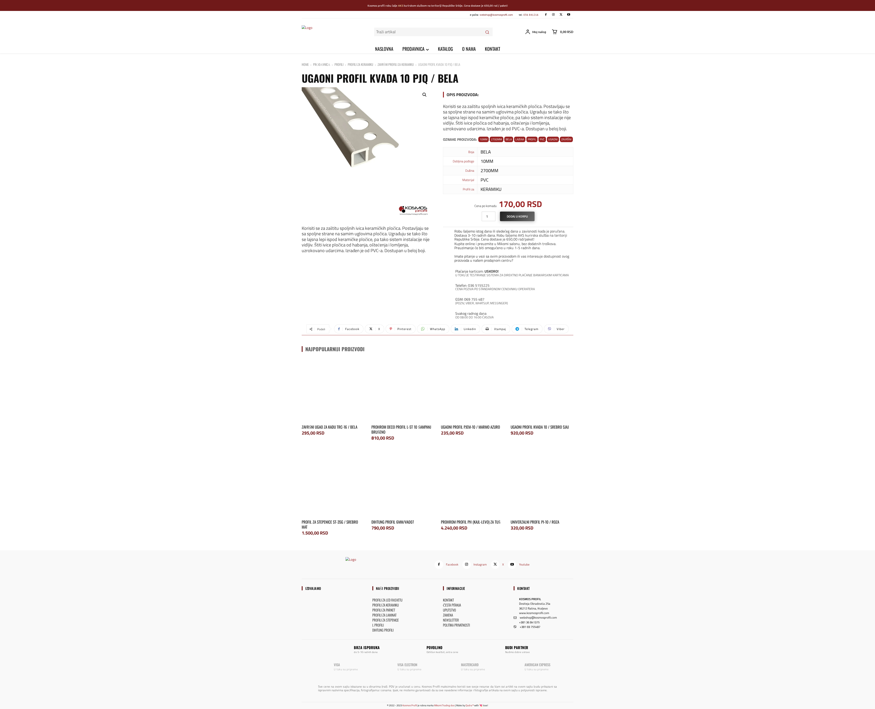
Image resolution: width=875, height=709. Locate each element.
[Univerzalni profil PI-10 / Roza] (542, 484)
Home (305, 64)
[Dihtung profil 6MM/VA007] (402, 484)
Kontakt (523, 588)
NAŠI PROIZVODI (387, 588)
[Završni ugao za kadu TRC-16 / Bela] (333, 390)
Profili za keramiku (360, 64)
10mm (483, 139)
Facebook (452, 564)
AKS (400, 5)
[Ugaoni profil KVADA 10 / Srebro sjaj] (542, 390)
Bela (509, 139)
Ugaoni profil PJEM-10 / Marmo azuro (470, 427)
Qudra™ (470, 705)
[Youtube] (568, 14)
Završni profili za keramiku (396, 64)
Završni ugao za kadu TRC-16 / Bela (329, 427)
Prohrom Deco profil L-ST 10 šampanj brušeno (401, 429)
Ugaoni (553, 139)
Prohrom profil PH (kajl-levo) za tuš (470, 522)
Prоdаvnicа (321, 64)
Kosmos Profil (409, 705)
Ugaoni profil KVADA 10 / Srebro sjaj (540, 427)
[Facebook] (545, 14)
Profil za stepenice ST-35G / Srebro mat (330, 524)
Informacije (456, 588)
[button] (424, 95)
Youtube (524, 564)
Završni (566, 139)
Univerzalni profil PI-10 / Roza (535, 522)
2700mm (496, 139)
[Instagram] (553, 14)
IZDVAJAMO (313, 588)
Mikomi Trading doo (444, 705)
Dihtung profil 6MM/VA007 (392, 522)
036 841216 (530, 14)
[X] (561, 14)
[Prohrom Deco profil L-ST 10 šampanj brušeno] (402, 390)
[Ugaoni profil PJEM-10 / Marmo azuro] (472, 390)
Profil (532, 139)
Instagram (480, 564)
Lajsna (519, 139)
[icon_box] (508, 234)
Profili (339, 64)
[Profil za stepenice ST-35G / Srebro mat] (333, 484)
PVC (542, 139)
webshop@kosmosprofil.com (496, 14)
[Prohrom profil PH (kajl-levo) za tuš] (472, 484)
